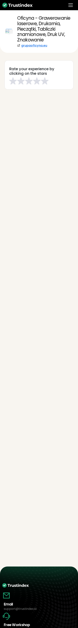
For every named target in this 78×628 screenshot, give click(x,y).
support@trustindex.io (20, 609)
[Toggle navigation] (71, 5)
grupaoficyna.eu (34, 45)
